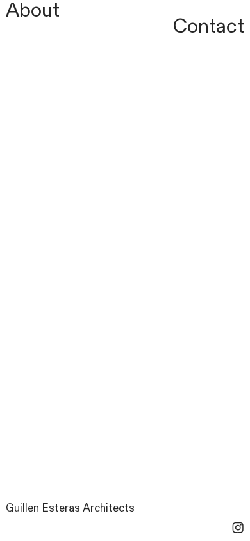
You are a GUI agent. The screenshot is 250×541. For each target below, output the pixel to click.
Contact (208, 26)
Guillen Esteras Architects (70, 508)
